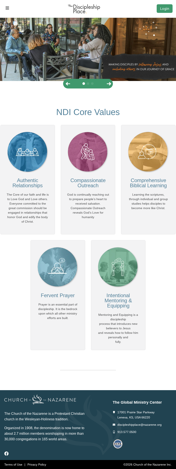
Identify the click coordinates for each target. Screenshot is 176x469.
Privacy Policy (36, 464)
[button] (7, 8)
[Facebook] (6, 453)
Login (164, 8)
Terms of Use (13, 464)
